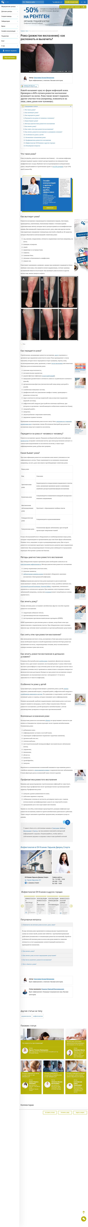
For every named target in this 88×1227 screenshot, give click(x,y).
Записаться (49, 207)
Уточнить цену (65, 1112)
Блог (27, 31)
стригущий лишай (48, 376)
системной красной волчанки (30, 586)
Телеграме (55, 828)
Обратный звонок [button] (9, 57)
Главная (23, 31)
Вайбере (62, 828)
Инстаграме (27, 831)
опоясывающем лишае (41, 770)
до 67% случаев (58, 166)
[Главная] (5, 2)
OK (83, 7)
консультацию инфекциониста (31, 564)
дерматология (26, 1016)
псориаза (48, 592)
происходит (25, 441)
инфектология (38, 1016)
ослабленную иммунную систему (31, 694)
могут (57, 355)
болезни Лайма (46, 586)
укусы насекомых (57, 363)
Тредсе (35, 831)
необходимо (43, 661)
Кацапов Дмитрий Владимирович (53, 989)
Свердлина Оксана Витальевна (44, 78)
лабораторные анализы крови (33, 574)
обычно (47, 720)
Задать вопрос (80, 1112)
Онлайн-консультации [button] (71, 2)
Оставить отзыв (50, 1112)
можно (66, 689)
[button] (33, 2)
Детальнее (77, 7)
